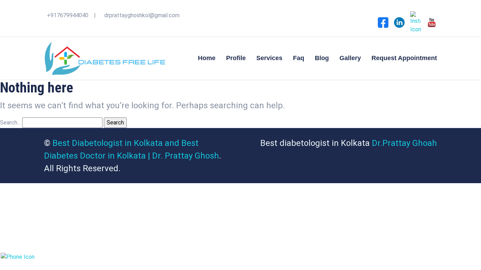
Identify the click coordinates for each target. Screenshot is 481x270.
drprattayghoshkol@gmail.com (142, 15)
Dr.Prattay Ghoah (404, 143)
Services (269, 58)
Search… (10, 122)
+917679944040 (67, 15)
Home (206, 58)
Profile (236, 58)
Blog (322, 58)
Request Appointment (404, 58)
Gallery (350, 58)
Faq (298, 58)
